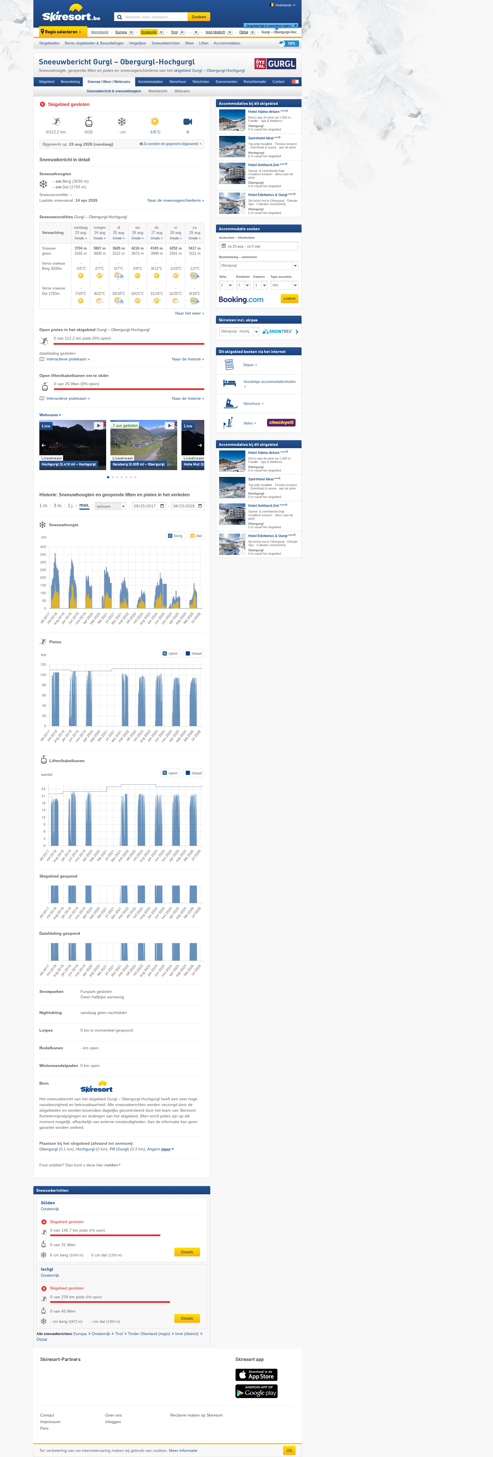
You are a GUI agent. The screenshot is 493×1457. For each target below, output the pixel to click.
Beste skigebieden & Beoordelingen (94, 43)
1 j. (71, 505)
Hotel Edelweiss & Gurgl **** (272, 195)
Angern (153, 1149)
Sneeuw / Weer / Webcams (109, 82)
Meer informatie (183, 1450)
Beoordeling (70, 82)
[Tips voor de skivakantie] (288, 43)
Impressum (50, 1421)
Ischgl (47, 1269)
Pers (44, 1428)
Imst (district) (187, 1333)
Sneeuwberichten (165, 43)
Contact (278, 82)
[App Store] (256, 1381)
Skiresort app (249, 1359)
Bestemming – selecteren (238, 257)
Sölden (48, 1203)
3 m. (58, 505)
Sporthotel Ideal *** (264, 138)
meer (166, 1149)
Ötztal (42, 1339)
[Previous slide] (43, 445)
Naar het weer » (189, 313)
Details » (81, 238)
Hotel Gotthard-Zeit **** (267, 165)
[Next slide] (200, 445)
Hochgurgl (85, 1149)
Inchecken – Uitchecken (237, 237)
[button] (241, 300)
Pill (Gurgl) (119, 1149)
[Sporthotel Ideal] (232, 146)
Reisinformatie (255, 82)
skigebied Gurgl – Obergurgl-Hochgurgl (209, 70)
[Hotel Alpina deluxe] (232, 120)
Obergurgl (48, 1149)
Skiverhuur (177, 82)
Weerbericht (157, 91)
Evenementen (226, 82)
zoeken (290, 298)
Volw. (223, 276)
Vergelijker (137, 43)
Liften (203, 43)
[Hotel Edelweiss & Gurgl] (232, 203)
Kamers (259, 276)
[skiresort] (71, 13)
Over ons (113, 1415)
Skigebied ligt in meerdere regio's (269, 25)
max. (84, 505)
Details (187, 1252)
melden (111, 1165)
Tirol (119, 1333)
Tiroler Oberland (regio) (149, 1333)
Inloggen (113, 1421)
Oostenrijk (50, 1209)
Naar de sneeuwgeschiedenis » (176, 200)
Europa (80, 1333)
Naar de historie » (188, 359)
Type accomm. (281, 276)
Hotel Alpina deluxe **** (268, 112)
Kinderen (243, 276)
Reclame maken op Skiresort (196, 1415)
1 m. (43, 505)
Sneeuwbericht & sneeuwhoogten (114, 91)
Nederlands (284, 5)
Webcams (182, 91)
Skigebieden (49, 43)
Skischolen (200, 82)
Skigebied (46, 82)
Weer (189, 43)
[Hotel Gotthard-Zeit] (232, 173)
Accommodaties (227, 43)
